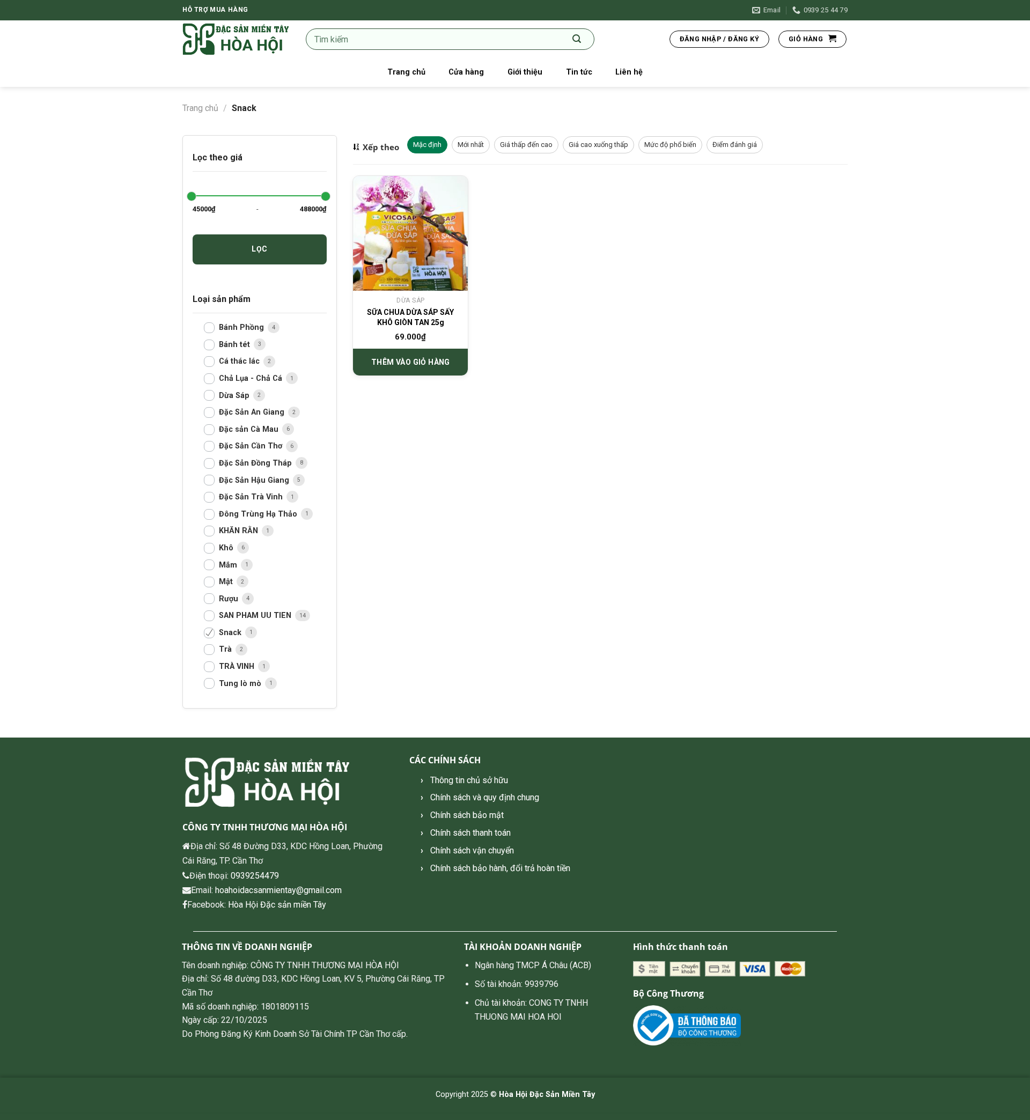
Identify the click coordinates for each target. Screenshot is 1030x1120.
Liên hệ (629, 72)
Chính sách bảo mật (467, 815)
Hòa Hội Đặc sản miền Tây (277, 905)
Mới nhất (471, 145)
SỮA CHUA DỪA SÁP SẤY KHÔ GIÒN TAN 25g (410, 317)
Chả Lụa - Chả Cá (251, 378)
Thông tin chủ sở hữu (469, 780)
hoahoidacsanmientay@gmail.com (278, 890)
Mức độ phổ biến (670, 145)
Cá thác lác (240, 361)
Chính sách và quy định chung (484, 797)
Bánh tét (235, 344)
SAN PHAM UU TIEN (256, 616)
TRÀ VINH (237, 666)
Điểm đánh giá (734, 145)
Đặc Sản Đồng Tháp (256, 463)
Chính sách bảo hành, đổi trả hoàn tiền (500, 868)
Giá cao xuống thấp (598, 145)
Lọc (259, 249)
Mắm (229, 565)
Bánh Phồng (242, 327)
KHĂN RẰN (239, 531)
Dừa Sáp (235, 395)
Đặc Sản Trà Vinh (252, 497)
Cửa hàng (466, 72)
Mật (227, 581)
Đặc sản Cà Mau (250, 429)
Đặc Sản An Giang (252, 412)
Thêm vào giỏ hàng (410, 362)
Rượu (229, 598)
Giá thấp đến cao (526, 145)
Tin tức (579, 72)
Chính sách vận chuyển (472, 850)
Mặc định (427, 145)
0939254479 (255, 876)
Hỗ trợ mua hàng (215, 9)
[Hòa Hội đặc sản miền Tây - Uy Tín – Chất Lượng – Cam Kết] (236, 39)
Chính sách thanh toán (470, 833)
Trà (226, 649)
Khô (227, 547)
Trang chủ (406, 72)
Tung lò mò (241, 683)
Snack (231, 632)
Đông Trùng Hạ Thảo (259, 514)
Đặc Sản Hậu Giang (255, 480)
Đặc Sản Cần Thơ (251, 446)
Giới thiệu (524, 72)
